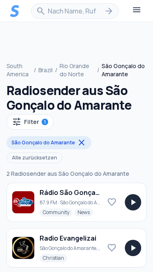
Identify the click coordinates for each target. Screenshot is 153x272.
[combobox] (75, 11)
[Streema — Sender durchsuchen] (14, 11)
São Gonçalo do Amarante (48, 142)
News (85, 212)
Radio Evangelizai (68, 238)
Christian (55, 257)
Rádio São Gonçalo (71, 192)
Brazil (45, 70)
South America (18, 70)
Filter (29, 122)
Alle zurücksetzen (34, 157)
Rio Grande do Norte (74, 70)
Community (58, 212)
